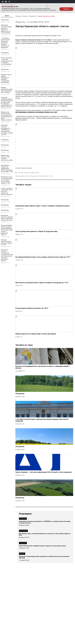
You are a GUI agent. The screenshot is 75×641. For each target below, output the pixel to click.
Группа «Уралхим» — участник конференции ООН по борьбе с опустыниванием (6, 61)
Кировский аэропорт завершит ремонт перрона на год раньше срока (7, 218)
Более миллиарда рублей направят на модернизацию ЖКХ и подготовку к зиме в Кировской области (6, 230)
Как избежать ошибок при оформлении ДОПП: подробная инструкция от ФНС (7, 168)
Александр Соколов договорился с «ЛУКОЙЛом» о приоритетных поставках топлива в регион (7, 129)
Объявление (5, 20)
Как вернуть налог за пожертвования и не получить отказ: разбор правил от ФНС (6, 180)
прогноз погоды (23, 172)
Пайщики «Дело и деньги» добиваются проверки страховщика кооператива (6, 78)
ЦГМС (37, 172)
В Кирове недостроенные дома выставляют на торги (6, 242)
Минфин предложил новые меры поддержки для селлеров (6, 90)
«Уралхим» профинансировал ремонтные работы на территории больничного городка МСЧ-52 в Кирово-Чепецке (7, 102)
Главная (18, 16)
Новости (25, 16)
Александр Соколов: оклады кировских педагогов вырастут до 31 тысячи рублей (6, 29)
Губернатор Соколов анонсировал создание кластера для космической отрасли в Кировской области (7, 255)
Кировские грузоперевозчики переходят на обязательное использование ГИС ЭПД (44, 557)
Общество (32, 16)
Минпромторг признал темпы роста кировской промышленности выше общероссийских (6, 116)
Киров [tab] (7, 16)
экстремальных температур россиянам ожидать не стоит (36, 112)
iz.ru (44, 118)
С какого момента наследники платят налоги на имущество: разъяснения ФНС (7, 191)
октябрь (32, 172)
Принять (66, 9)
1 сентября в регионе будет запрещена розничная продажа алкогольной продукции (5, 42)
